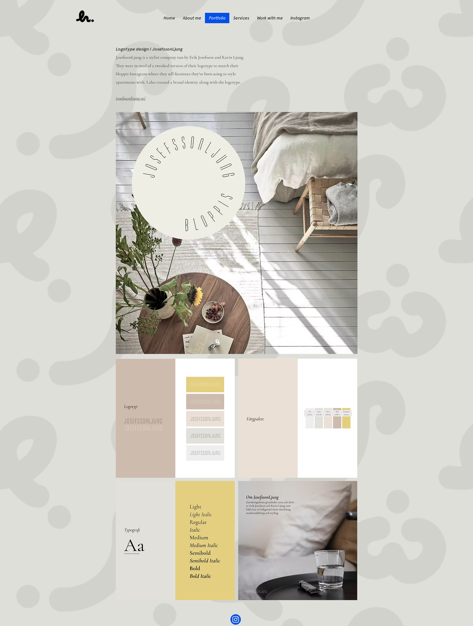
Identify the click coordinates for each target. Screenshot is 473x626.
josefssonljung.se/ (131, 98)
